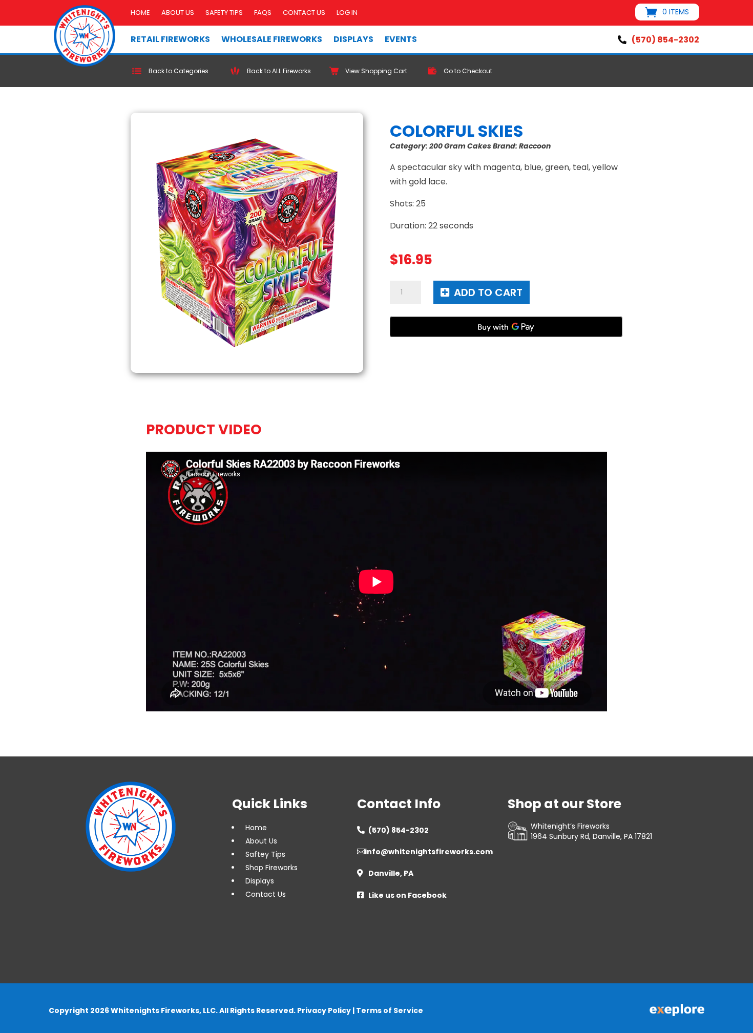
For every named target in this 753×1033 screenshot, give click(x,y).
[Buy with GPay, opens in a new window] (506, 327)
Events (401, 39)
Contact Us (304, 13)
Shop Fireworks (271, 867)
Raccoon (535, 146)
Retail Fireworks (170, 39)
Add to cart (488, 292)
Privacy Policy (324, 1010)
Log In (347, 13)
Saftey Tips (265, 854)
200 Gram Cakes (460, 146)
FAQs (262, 13)
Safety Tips (224, 13)
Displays (353, 39)
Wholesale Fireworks (271, 39)
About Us (177, 13)
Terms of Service (389, 1010)
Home (140, 13)
